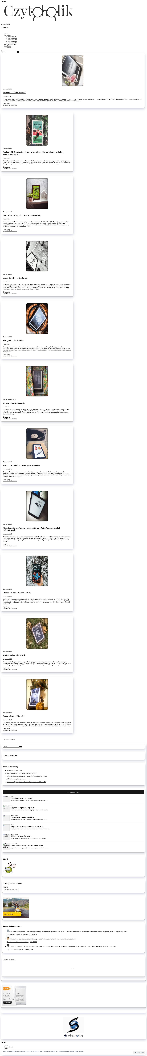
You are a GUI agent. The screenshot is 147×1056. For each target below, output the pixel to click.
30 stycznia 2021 (7, 469)
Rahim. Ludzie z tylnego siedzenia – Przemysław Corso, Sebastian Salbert (27, 776)
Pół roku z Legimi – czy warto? (21, 798)
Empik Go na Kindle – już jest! (15, 949)
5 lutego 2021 (6, 281)
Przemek (12, 946)
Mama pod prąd (14, 939)
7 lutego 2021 (6, 219)
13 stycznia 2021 (7, 596)
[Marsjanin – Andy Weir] (37, 334)
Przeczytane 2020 (12, 41)
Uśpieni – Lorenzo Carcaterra (21, 836)
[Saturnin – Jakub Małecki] (73, 86)
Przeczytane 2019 (12, 39)
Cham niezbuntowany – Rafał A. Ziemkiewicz (27, 845)
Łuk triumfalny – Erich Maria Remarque (17, 934)
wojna (14, 399)
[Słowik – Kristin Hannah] (37, 396)
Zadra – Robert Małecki (13, 716)
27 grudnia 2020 (7, 659)
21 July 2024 (33, 934)
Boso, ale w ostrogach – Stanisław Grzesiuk (21, 215)
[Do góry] (1, 1054)
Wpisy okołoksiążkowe (10, 44)
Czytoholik (4, 27)
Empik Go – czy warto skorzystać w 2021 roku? (27, 826)
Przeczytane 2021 (12, 43)
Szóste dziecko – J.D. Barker (15, 278)
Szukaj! (6, 887)
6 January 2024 (29, 949)
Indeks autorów (8, 47)
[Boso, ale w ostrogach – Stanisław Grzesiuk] (37, 209)
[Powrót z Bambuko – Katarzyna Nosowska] (37, 459)
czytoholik (6, 105)
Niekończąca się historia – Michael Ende (17, 942)
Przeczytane (7, 35)
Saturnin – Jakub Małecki (14, 93)
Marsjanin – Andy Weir (13, 340)
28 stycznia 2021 (7, 534)
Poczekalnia (7, 46)
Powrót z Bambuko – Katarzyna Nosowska (21, 465)
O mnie (6, 33)
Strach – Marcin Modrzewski (14, 770)
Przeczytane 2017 (12, 36)
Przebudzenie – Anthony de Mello (22, 817)
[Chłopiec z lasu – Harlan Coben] (37, 586)
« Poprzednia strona (9, 739)
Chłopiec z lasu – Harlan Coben (16, 593)
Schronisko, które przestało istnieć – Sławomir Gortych (21, 773)
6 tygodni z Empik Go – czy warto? (23, 808)
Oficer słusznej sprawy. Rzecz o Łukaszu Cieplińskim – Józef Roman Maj (26, 782)
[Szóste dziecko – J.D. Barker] (37, 271)
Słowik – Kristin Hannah (13, 403)
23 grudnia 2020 (7, 720)
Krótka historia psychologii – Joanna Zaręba (18, 779)
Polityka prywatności (79, 1051)
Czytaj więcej (6, 103)
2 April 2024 (33, 942)
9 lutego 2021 (6, 158)
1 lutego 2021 (6, 406)
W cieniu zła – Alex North (14, 655)
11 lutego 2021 (7, 96)
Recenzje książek (7, 89)
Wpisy (12, 796)
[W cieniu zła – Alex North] (37, 648)
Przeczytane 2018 (12, 38)
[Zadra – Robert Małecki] (37, 709)
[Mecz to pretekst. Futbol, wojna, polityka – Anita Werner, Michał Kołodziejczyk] (37, 521)
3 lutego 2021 (6, 344)
